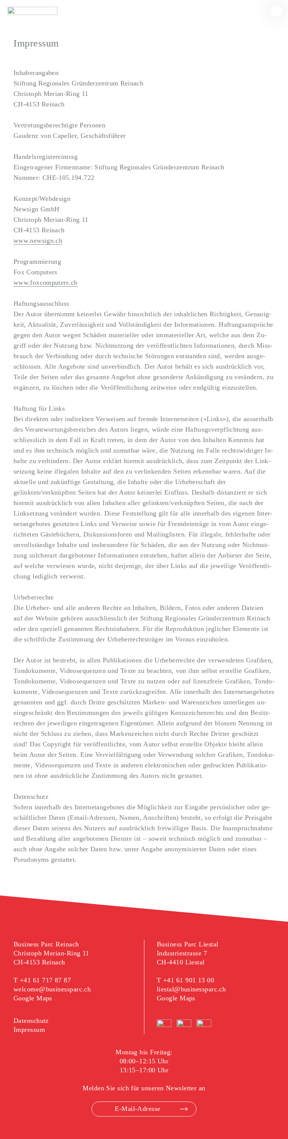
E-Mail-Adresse (137, 1108)
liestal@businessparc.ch (191, 989)
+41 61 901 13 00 (188, 980)
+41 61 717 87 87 (45, 980)
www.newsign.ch (38, 240)
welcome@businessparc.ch (52, 989)
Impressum (29, 1029)
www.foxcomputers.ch (46, 282)
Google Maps (33, 998)
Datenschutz (31, 1020)
